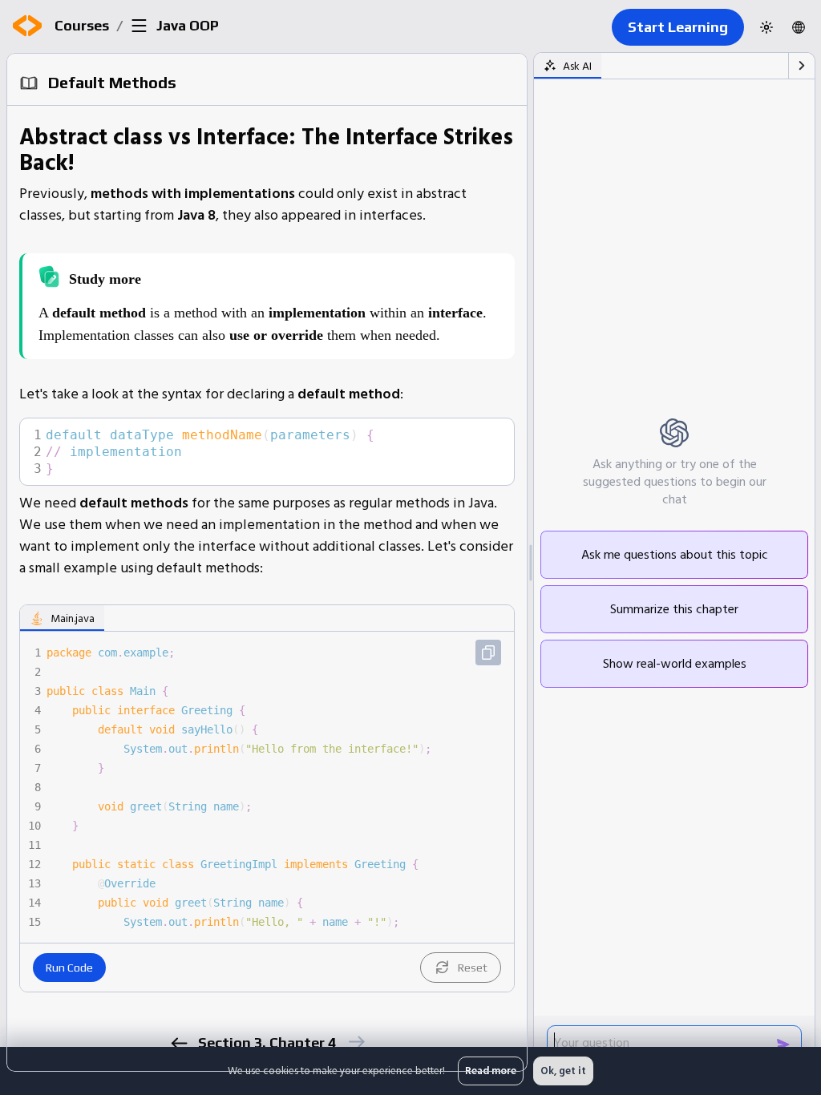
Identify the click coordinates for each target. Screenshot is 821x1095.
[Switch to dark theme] (766, 27)
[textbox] (275, 451)
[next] (356, 1042)
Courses (82, 25)
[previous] (178, 1043)
